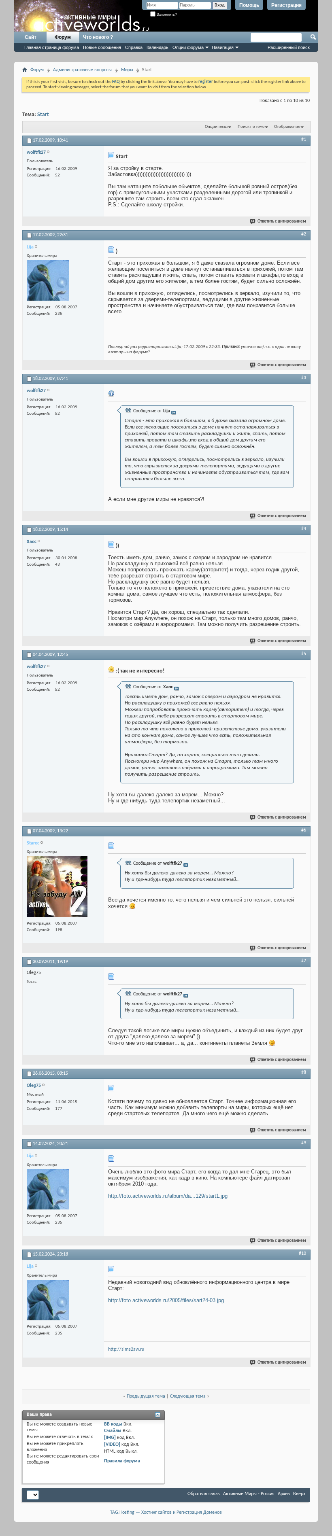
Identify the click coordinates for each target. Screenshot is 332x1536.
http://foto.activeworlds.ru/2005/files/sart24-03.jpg (166, 1300)
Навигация (223, 47)
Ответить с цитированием (282, 221)
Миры (127, 70)
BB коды (113, 1424)
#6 (303, 830)
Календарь (157, 47)
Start (43, 115)
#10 (302, 1253)
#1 (303, 139)
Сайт (30, 37)
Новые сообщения (102, 47)
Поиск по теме (251, 127)
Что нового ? (98, 37)
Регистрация (286, 5)
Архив (284, 1493)
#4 (303, 528)
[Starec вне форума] (57, 887)
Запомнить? (166, 15)
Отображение (287, 127)
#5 (303, 653)
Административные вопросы (82, 70)
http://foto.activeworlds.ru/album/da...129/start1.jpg (168, 1196)
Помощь (249, 5)
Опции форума (188, 47)
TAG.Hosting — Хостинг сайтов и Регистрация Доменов (166, 1512)
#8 (303, 1072)
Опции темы (216, 127)
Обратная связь (203, 1493)
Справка (134, 47)
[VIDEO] (112, 1444)
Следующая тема (188, 1396)
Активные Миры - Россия (249, 1493)
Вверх (299, 1493)
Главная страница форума (51, 47)
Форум (63, 37)
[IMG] (110, 1437)
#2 (303, 234)
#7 (303, 961)
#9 (303, 1143)
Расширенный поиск (289, 47)
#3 (303, 378)
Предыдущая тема (146, 1396)
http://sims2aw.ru (126, 1349)
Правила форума (122, 1461)
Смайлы (112, 1430)
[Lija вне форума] (48, 281)
